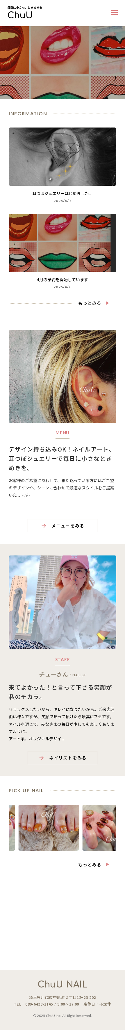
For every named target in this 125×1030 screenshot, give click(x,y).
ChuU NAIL (63, 985)
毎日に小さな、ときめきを (24, 7)
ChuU (20, 15)
